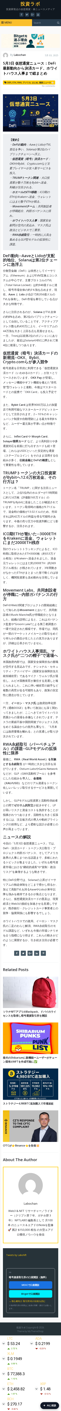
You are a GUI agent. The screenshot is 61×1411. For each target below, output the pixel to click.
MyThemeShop (35, 1331)
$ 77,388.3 (16, 1374)
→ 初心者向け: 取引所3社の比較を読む (27, 1301)
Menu (8, 22)
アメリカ (27, 82)
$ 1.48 (45, 1389)
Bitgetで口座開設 (30, 1293)
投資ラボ (30, 4)
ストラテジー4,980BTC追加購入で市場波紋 (28, 1103)
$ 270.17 (14, 1404)
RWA (19, 82)
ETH (14, 82)
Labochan (20, 55)
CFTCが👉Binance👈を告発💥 (21, 1145)
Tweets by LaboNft (16, 1255)
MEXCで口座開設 (30, 1284)
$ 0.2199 (42, 1343)
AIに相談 (49, 1405)
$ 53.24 (13, 1343)
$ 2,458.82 (16, 1389)
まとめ (35, 82)
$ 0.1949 (14, 1358)
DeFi (9, 82)
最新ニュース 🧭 (46, 82)
